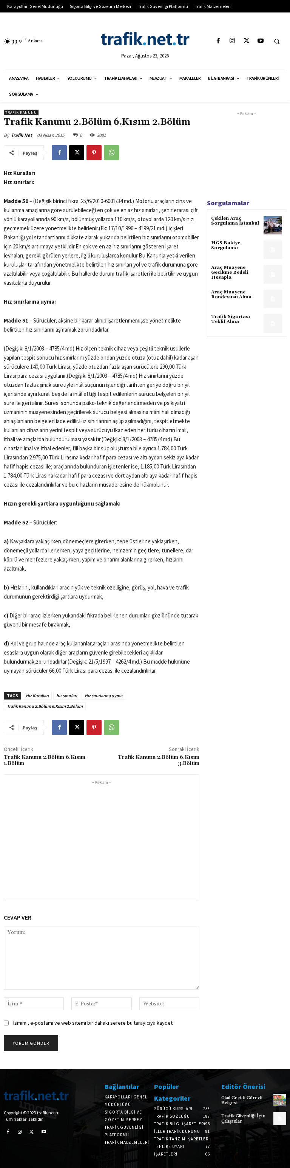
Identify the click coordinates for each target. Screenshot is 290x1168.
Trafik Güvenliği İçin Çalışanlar (243, 1118)
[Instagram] (232, 41)
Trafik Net (21, 135)
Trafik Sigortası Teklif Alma (230, 319)
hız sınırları (66, 695)
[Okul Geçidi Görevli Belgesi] (279, 1100)
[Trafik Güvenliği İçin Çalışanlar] (279, 1118)
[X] (246, 41)
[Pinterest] (94, 152)
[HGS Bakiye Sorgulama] (273, 249)
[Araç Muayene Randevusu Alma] (273, 299)
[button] (276, 41)
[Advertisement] (101, 839)
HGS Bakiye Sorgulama (225, 245)
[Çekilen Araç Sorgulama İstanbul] (273, 225)
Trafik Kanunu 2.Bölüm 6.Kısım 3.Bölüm (158, 760)
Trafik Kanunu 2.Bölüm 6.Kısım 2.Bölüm (45, 706)
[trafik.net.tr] (145, 38)
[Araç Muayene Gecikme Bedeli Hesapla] (273, 274)
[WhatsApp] (111, 152)
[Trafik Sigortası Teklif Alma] (273, 323)
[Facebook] (218, 41)
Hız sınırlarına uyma (103, 695)
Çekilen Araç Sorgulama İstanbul (235, 221)
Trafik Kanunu (21, 112)
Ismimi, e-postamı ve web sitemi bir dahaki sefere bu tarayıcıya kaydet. (93, 1022)
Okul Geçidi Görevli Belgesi (241, 1100)
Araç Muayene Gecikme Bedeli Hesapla (229, 272)
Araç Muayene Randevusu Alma (231, 294)
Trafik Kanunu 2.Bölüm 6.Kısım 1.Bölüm (44, 760)
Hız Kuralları (37, 695)
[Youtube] (260, 41)
